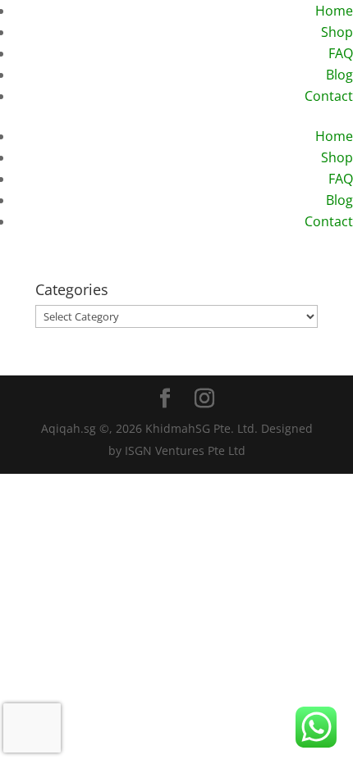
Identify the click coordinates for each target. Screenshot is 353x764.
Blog (339, 75)
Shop (337, 32)
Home (334, 11)
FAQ (340, 53)
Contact (329, 96)
